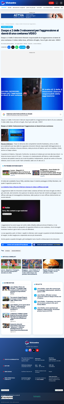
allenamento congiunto (19, 7)
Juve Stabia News (48, 7)
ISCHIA (9, 7)
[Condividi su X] (13, 47)
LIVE (52, 3)
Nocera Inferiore (7, 144)
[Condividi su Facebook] (9, 47)
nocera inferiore (16, 250)
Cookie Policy (59, 390)
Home (2, 23)
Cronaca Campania (9, 23)
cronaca (7, 250)
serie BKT (39, 7)
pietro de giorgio (30, 7)
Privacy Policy (5, 390)
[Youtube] (37, 350)
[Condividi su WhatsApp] (16, 47)
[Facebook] (26, 350)
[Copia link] (28, 47)
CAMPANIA (57, 7)
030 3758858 (40, 379)
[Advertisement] (32, 64)
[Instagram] (30, 350)
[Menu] (61, 3)
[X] (33, 350)
